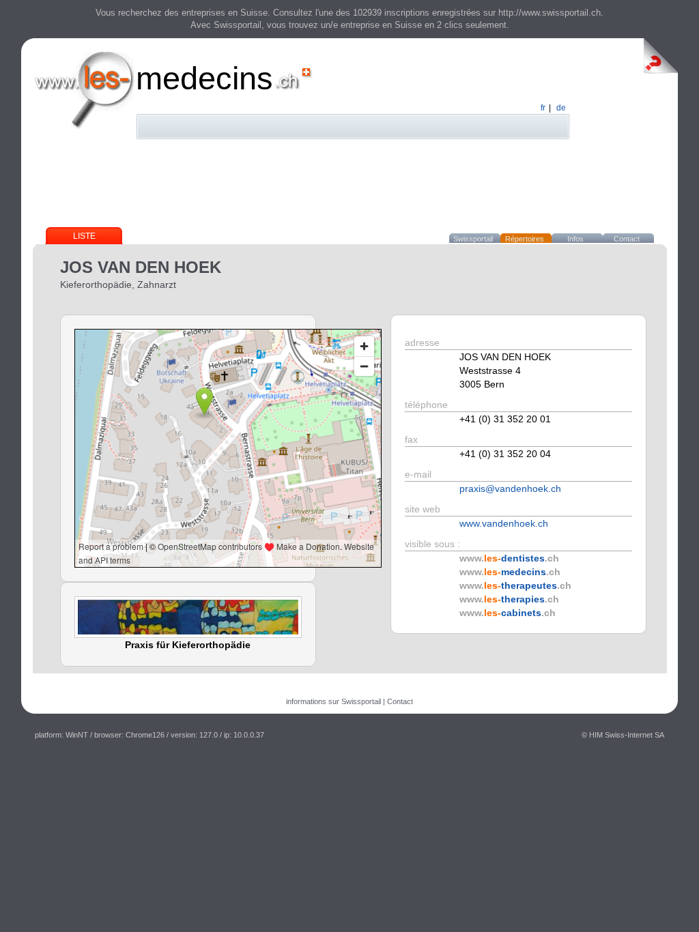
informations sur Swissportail (333, 701)
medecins (204, 78)
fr (543, 108)
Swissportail (473, 239)
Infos (575, 239)
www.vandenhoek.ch (503, 523)
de (561, 108)
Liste (84, 236)
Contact (627, 239)
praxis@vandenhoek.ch (510, 488)
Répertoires (524, 239)
